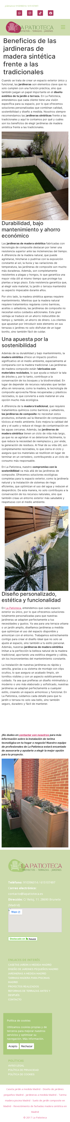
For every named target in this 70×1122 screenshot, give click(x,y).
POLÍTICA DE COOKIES (21, 1074)
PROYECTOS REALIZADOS (23, 986)
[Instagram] (30, 13)
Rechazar (27, 1046)
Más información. (33, 1038)
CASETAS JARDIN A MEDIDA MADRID (30, 964)
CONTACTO (14, 999)
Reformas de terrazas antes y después (29, 993)
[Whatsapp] (19, 13)
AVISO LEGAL (16, 1065)
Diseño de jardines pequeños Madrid (33, 969)
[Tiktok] (40, 13)
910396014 (21, 5)
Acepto (12, 1046)
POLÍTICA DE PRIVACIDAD (23, 1070)
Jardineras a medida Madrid (27, 973)
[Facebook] (50, 13)
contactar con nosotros (34, 735)
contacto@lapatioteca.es (25, 894)
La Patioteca (13, 608)
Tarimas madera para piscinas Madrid (29, 980)
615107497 (33, 5)
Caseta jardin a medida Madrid (23, 1089)
